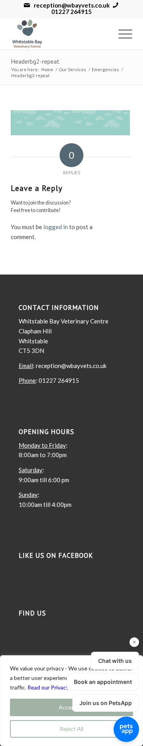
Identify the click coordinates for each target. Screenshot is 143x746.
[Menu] (121, 34)
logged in (55, 226)
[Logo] (59, 34)
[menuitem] (121, 34)
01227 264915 (71, 12)
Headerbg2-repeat (35, 61)
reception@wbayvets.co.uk (72, 5)
